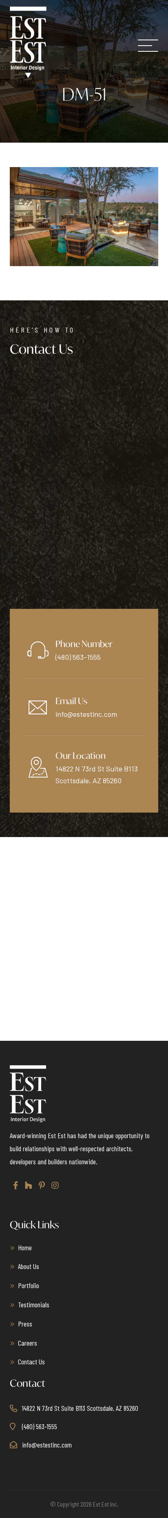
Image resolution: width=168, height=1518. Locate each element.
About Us (28, 1266)
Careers (27, 1342)
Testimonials (33, 1304)
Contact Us (31, 1361)
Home (25, 1247)
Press (25, 1323)
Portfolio (28, 1285)
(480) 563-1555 (78, 656)
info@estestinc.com (86, 713)
